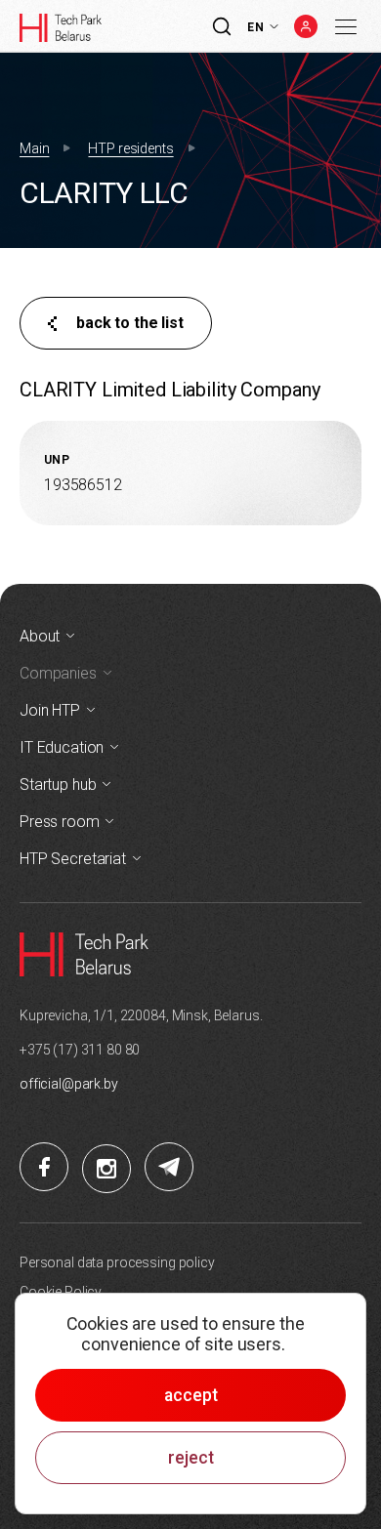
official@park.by (69, 1084)
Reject (191, 1457)
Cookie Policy (61, 1292)
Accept (191, 1395)
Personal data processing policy (117, 1262)
